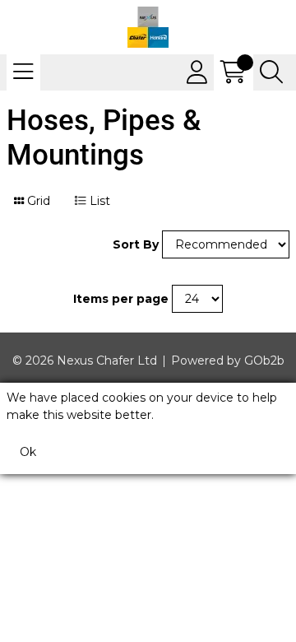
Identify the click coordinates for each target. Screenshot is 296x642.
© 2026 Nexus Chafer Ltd (84, 360)
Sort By (136, 244)
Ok (28, 451)
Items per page (121, 298)
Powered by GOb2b (227, 360)
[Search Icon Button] (271, 72)
